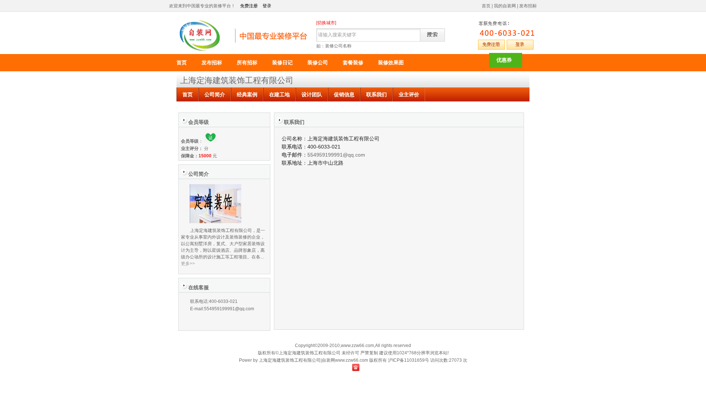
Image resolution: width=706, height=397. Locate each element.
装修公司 (317, 62)
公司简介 (214, 94)
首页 (486, 5)
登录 (267, 5)
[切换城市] (326, 22)
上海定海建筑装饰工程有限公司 (236, 80)
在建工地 (279, 94)
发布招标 (528, 5)
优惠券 (504, 60)
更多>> (188, 263)
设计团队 (312, 94)
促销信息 (344, 94)
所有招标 (247, 62)
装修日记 (282, 62)
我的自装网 (505, 5)
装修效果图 (391, 62)
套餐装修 (353, 62)
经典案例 (247, 94)
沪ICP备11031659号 (408, 360)
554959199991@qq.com (336, 155)
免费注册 (249, 5)
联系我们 (376, 94)
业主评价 (409, 94)
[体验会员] (210, 141)
